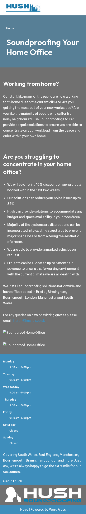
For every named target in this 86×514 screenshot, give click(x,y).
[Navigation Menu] (78, 7)
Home (10, 28)
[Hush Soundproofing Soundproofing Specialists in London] (22, 7)
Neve (24, 510)
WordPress (57, 510)
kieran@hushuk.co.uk (29, 321)
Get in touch (12, 481)
